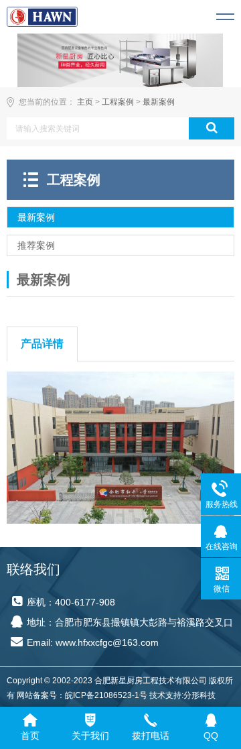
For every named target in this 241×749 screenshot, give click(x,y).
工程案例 (118, 102)
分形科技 (199, 695)
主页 (85, 102)
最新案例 (159, 102)
